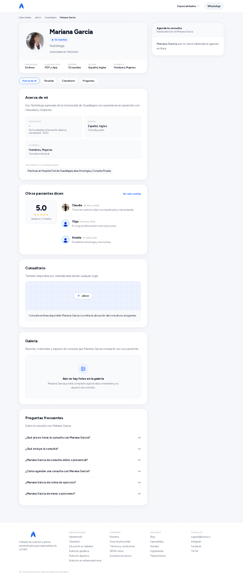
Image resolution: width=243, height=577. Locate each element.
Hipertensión (75, 536)
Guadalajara (50, 17)
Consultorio (68, 80)
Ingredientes (156, 551)
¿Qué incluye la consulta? (41, 449)
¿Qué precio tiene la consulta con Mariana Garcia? (57, 437)
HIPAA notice (116, 551)
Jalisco (38, 17)
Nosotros (114, 536)
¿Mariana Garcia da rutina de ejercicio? (50, 482)
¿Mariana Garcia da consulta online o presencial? (56, 460)
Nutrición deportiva (79, 555)
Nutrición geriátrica (79, 551)
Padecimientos (158, 555)
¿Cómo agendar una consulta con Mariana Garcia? (57, 471)
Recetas (154, 546)
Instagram (196, 541)
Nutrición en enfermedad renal (85, 560)
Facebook (196, 546)
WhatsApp (214, 6)
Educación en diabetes (81, 546)
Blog (152, 536)
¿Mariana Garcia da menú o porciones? (50, 493)
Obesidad (74, 541)
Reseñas (49, 80)
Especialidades (186, 6)
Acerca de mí (29, 80)
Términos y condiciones (122, 546)
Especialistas (25, 17)
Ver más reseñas (132, 193)
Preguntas (88, 80)
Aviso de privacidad (120, 541)
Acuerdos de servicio (121, 555)
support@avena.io (200, 536)
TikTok (194, 551)
